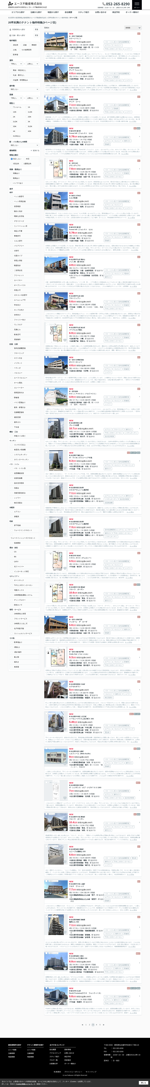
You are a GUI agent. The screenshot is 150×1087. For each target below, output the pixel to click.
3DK (14, 126)
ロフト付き (18, 358)
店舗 (24, 45)
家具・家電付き (20, 407)
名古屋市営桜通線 (76, 501)
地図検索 (11, 1057)
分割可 (16, 251)
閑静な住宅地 (19, 216)
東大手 (82, 436)
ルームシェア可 (20, 300)
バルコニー (18, 373)
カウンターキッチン (21, 459)
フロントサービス (20, 619)
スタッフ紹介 (83, 12)
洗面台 (16, 488)
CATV (16, 562)
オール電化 (18, 383)
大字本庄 (78, 195)
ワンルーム (17, 107)
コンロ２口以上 (20, 445)
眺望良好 (17, 265)
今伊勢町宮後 (79, 360)
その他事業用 (26, 50)
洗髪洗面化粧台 (20, 493)
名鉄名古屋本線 (76, 47)
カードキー (18, 280)
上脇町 (83, 884)
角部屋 (16, 667)
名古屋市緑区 (75, 849)
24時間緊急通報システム (23, 595)
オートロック (19, 580)
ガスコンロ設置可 (20, 295)
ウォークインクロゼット (23, 530)
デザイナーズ (19, 221)
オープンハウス (20, 285)
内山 (82, 455)
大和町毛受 (78, 619)
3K (29, 122)
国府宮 (85, 110)
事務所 (34, 45)
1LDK (30, 112)
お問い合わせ (100, 12)
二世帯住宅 (18, 270)
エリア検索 (12, 1050)
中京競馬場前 (88, 972)
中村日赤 (88, 732)
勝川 (78, 142)
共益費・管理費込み (20, 80)
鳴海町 (81, 849)
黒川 (86, 765)
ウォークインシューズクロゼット (23, 538)
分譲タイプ (18, 256)
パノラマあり (18, 183)
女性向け (17, 315)
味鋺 (81, 144)
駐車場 (15, 55)
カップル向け (19, 310)
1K (29, 107)
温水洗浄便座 (19, 483)
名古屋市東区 (75, 423)
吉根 (82, 296)
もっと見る (131, 58)
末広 (76, 163)
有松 (85, 969)
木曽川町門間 (79, 652)
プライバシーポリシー (73, 1072)
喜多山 (83, 259)
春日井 (79, 567)
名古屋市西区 (75, 487)
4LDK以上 (17, 136)
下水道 (16, 427)
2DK (29, 117)
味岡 (81, 207)
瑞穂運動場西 (90, 931)
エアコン (17, 512)
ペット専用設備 (20, 201)
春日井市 (73, 131)
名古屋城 (88, 434)
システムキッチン (20, 454)
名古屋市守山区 (76, 259)
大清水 (81, 956)
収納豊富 (17, 543)
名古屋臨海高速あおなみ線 (80, 895)
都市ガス (17, 422)
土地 (14, 50)
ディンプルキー (20, 600)
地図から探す (53, 12)
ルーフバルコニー (20, 378)
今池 (86, 466)
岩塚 (86, 730)
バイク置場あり (20, 402)
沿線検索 (11, 1053)
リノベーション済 (20, 226)
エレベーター (19, 388)
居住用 (15, 45)
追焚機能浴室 (19, 473)
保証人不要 (18, 231)
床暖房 (16, 516)
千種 (78, 469)
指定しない (17, 159)
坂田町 (77, 68)
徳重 (86, 967)
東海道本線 (74, 174)
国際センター (90, 501)
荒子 (93, 895)
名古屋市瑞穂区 (76, 919)
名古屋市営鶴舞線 (76, 796)
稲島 (76, 99)
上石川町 (83, 716)
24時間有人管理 (20, 614)
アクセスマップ (55, 1053)
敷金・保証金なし (19, 70)
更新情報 (67, 1049)
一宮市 (73, 36)
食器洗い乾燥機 (20, 450)
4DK (29, 131)
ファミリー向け (20, 320)
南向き (16, 662)
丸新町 (81, 751)
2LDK (15, 122)
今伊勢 (85, 371)
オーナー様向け (132, 12)
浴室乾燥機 (18, 478)
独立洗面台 (18, 503)
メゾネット (18, 363)
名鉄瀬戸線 (74, 270)
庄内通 (87, 796)
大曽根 (79, 307)
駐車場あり (18, 642)
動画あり (16, 178)
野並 (86, 863)
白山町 (79, 991)
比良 (88, 762)
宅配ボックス (19, 590)
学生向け (17, 305)
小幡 (81, 339)
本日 (27, 159)
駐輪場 (16, 397)
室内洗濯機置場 (20, 348)
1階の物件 (18, 652)
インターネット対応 (21, 571)
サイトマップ (91, 1072)
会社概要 (68, 12)
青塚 (81, 79)
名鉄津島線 (74, 79)
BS (15, 557)
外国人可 (17, 290)
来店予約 (116, 12)
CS (15, 552)
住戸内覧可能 (19, 628)
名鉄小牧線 (74, 144)
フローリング (19, 353)
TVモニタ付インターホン (23, 585)
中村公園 (88, 727)
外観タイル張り (20, 436)
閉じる (143, 1083)
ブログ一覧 (53, 1060)
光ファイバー (19, 566)
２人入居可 (18, 241)
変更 (36, 29)
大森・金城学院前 (86, 270)
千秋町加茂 (78, 36)
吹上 (86, 695)
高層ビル (17, 329)
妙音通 (87, 937)
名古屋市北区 (75, 751)
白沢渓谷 (95, 275)
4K (14, 131)
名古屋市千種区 (76, 455)
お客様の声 (53, 1063)
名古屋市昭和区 (76, 684)
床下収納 (17, 525)
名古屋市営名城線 (76, 434)
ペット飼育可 (19, 196)
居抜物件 (17, 339)
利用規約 (57, 1072)
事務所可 (17, 236)
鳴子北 (87, 865)
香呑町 (81, 785)
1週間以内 (27, 164)
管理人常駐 (18, 260)
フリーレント (19, 275)
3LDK (30, 126)
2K (14, 117)
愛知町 (83, 587)
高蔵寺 (79, 1002)
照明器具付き (19, 393)
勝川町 (79, 131)
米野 (83, 601)
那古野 (81, 487)
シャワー (17, 498)
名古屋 (87, 499)
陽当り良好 (18, 211)
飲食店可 (17, 334)
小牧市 (73, 195)
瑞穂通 (83, 919)
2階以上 (17, 647)
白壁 (80, 423)
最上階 (16, 657)
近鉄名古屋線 (75, 598)
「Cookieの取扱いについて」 (24, 1084)
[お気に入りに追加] (65, 48)
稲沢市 (73, 68)
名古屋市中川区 (76, 587)
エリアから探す (18, 12)
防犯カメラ (18, 605)
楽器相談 (17, 206)
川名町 (83, 684)
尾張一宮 (83, 174)
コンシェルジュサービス (23, 633)
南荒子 (94, 899)
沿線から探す (36, 12)
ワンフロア (18, 325)
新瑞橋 (87, 935)
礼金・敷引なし (19, 75)
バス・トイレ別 (20, 468)
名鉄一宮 (86, 47)
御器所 (87, 698)
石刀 (85, 663)
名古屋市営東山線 (76, 466)
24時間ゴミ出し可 (20, 623)
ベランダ (17, 368)
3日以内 (16, 164)
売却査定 (67, 1060)
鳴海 (85, 860)
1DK (14, 112)
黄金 (83, 598)
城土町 (83, 327)
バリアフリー (19, 246)
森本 (76, 391)
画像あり (16, 173)
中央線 (72, 142)
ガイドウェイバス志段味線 (80, 275)
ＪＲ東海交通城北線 (77, 762)
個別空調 (17, 417)
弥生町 (79, 555)
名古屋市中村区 (76, 716)
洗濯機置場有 (19, 412)
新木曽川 (86, 665)
